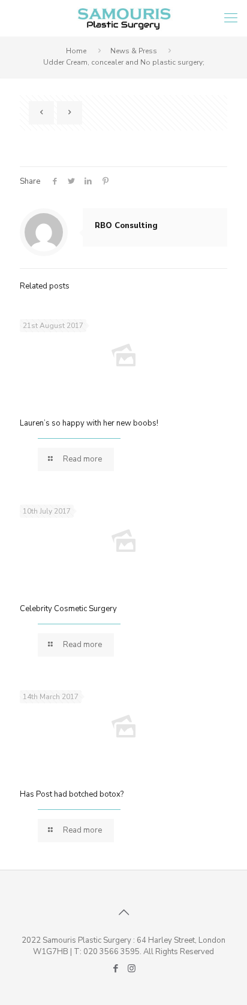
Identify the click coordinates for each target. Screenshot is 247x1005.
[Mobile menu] (231, 18)
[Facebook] (115, 968)
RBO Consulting (126, 225)
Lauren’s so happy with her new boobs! (89, 423)
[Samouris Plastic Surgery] (123, 18)
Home (76, 51)
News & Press (133, 51)
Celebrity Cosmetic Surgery (68, 608)
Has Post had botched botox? (71, 794)
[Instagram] (131, 968)
